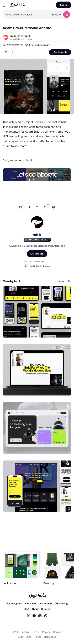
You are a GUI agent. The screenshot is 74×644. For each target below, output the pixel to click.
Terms (35, 631)
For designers (14, 603)
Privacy (46, 631)
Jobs (20, 636)
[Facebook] (34, 615)
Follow (30, 39)
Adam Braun (33, 131)
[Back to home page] (17, 5)
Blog (26, 608)
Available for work (17, 39)
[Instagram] (39, 615)
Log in (63, 4)
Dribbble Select (39, 239)
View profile (65, 281)
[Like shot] (5, 52)
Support (46, 608)
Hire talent (31, 603)
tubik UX (15, 35)
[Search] (66, 14)
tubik (27, 35)
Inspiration (45, 603)
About (35, 608)
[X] (28, 615)
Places (37, 636)
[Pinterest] (45, 615)
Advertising (61, 603)
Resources (50, 636)
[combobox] (26, 14)
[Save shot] (12, 52)
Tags (28, 636)
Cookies (57, 631)
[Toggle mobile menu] (5, 5)
